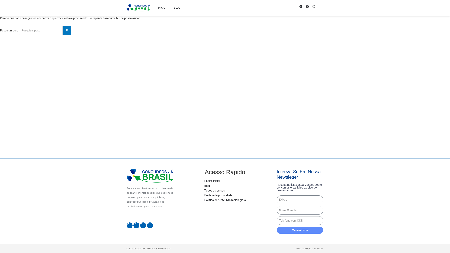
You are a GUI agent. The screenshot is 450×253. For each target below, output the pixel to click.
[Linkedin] (150, 225)
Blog (177, 8)
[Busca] (67, 30)
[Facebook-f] (302, 8)
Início (161, 8)
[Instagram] (315, 8)
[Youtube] (308, 8)
